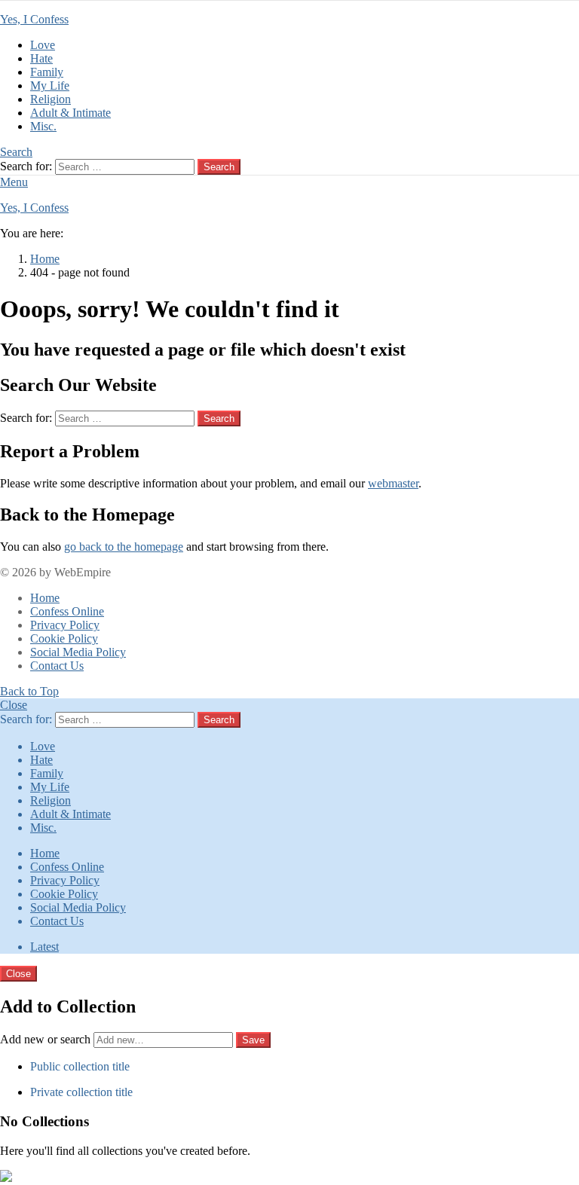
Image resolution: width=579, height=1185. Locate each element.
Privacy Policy (65, 624)
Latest (44, 946)
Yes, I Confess (34, 19)
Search (219, 167)
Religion (50, 99)
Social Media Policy (78, 652)
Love (42, 44)
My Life (49, 85)
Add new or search (46, 1039)
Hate (41, 58)
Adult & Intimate (70, 112)
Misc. (43, 126)
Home (45, 597)
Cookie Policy (64, 638)
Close (13, 704)
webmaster (393, 483)
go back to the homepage (123, 546)
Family (46, 72)
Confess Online (67, 611)
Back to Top (29, 691)
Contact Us (57, 665)
